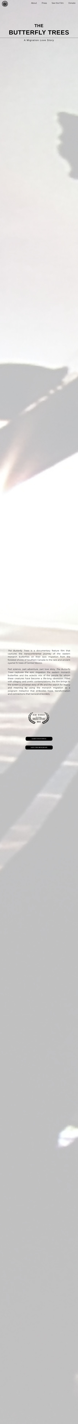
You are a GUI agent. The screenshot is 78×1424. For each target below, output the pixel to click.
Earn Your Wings (39, 739)
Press (44, 3)
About (34, 3)
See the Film (58, 3)
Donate (71, 3)
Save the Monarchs (39, 747)
